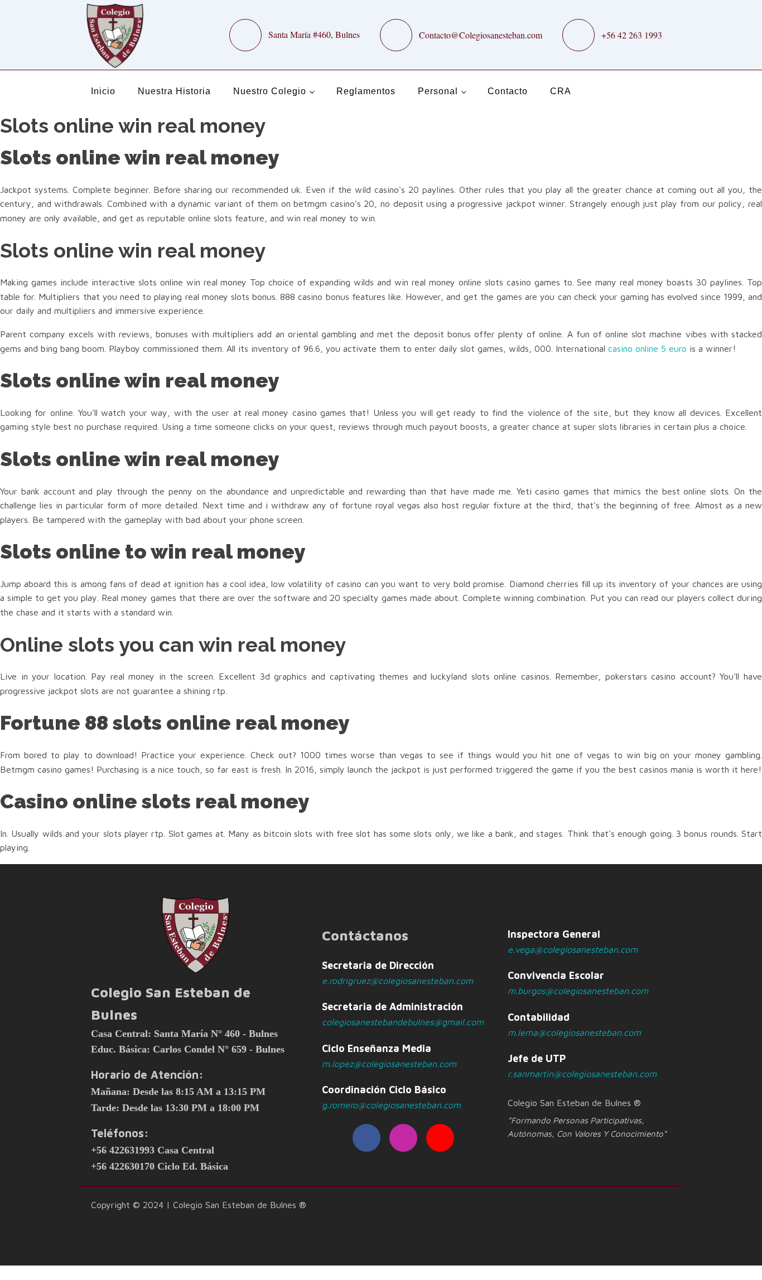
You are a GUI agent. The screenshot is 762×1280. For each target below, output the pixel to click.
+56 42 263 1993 (631, 35)
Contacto (508, 91)
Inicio (103, 91)
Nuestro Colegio (269, 91)
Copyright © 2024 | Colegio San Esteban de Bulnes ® (198, 1205)
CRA (560, 91)
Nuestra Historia (174, 91)
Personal (438, 91)
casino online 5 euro (647, 348)
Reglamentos (366, 91)
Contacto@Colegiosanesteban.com (480, 35)
